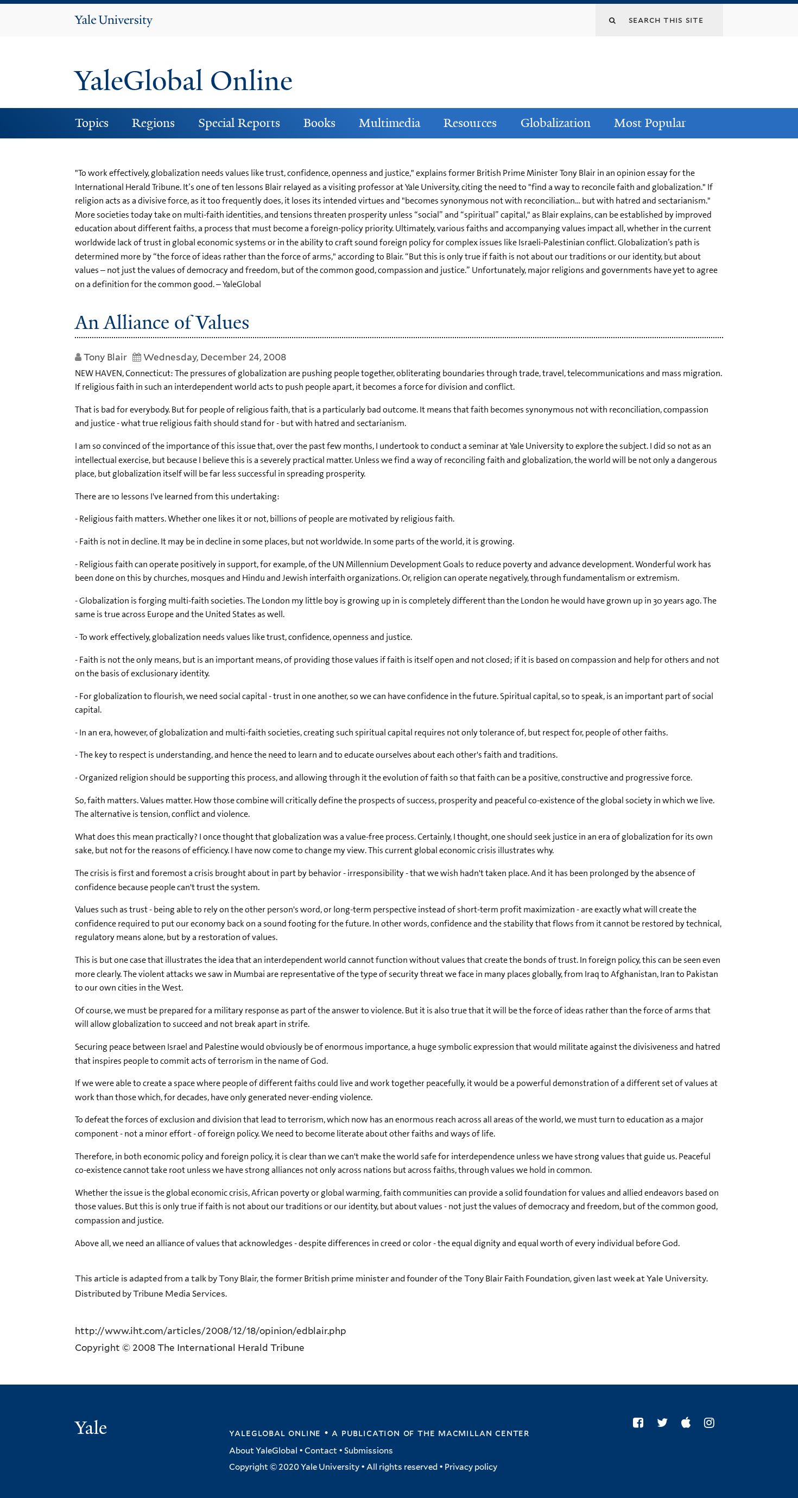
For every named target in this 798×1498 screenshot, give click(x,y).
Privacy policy (471, 1467)
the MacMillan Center (473, 1432)
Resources (470, 123)
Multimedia (389, 123)
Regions (153, 123)
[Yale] (92, 1429)
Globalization (556, 123)
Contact (321, 1451)
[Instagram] (712, 1423)
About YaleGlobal (263, 1451)
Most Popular (650, 123)
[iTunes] (688, 1423)
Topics (92, 123)
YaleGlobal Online (183, 81)
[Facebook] (641, 1423)
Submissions (368, 1451)
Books (319, 123)
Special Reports (239, 123)
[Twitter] (665, 1423)
